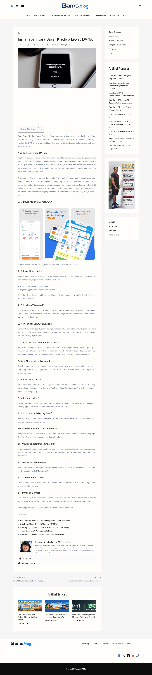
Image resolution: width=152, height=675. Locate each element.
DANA (63, 45)
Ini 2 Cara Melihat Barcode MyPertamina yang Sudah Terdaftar (119, 86)
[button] (140, 5)
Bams (28, 15)
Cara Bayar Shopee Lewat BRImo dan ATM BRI (38, 524)
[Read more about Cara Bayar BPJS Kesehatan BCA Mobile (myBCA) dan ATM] (57, 605)
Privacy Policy (117, 644)
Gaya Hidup (101, 15)
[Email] (133, 655)
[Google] (20, 558)
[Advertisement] (57, 108)
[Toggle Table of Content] (39, 129)
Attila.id (112, 222)
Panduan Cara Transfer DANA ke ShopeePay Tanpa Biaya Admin (45, 521)
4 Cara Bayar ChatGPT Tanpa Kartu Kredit (36, 531)
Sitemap (129, 644)
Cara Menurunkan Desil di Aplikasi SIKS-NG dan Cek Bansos (27, 617)
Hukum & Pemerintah (83, 15)
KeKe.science (114, 235)
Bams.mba (112, 231)
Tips (124, 15)
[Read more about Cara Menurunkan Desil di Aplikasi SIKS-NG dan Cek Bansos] (30, 605)
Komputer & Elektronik (61, 15)
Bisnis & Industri (41, 15)
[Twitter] (23, 558)
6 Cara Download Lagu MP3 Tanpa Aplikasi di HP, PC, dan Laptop (120, 124)
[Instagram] (27, 558)
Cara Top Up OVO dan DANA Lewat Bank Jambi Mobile (42, 534)
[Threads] (22, 6)
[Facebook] (12, 6)
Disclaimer (104, 644)
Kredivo (69, 45)
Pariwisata (114, 15)
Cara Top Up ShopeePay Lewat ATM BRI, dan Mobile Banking (44, 528)
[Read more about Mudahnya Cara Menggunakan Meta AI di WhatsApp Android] (84, 605)
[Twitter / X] (17, 6)
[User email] (30, 558)
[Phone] (137, 655)
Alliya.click (113, 226)
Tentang (85, 644)
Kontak (94, 644)
